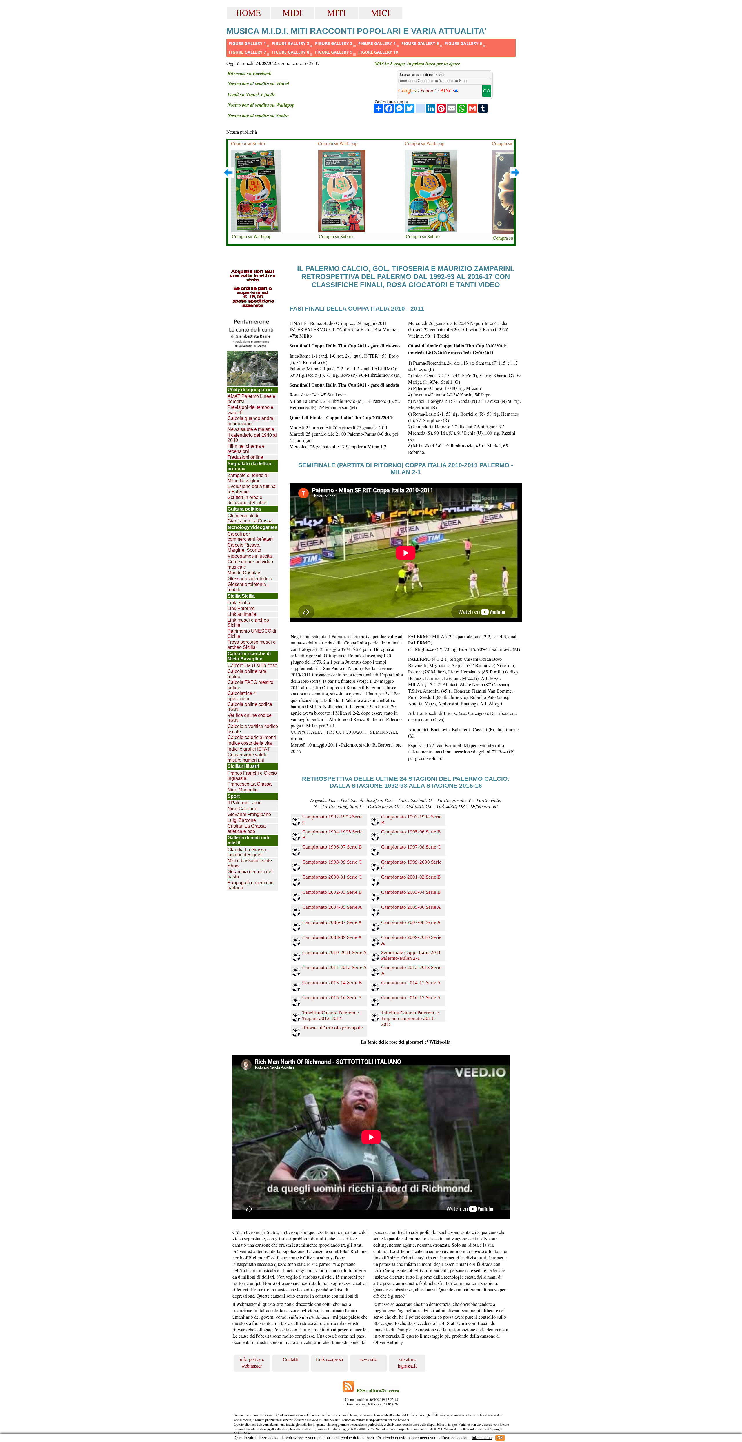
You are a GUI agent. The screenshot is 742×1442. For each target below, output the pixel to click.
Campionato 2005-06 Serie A (411, 907)
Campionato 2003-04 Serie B (411, 892)
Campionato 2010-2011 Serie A (334, 952)
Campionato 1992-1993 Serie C (332, 819)
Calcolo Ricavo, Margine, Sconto (244, 547)
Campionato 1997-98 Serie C (411, 847)
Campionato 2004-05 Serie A (332, 907)
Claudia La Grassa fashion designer (247, 852)
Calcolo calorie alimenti (252, 737)
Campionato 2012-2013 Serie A (411, 970)
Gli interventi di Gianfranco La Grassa (250, 518)
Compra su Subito (248, 143)
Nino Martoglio (243, 789)
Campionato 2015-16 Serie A (332, 997)
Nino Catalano (242, 808)
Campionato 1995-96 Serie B (411, 832)
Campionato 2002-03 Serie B (332, 892)
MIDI (292, 12)
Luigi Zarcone (242, 820)
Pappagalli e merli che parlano (251, 885)
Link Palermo (241, 608)
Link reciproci (329, 1359)
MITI (336, 12)
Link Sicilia (239, 602)
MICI (380, 12)
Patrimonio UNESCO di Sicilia (252, 634)
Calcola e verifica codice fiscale (253, 729)
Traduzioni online (245, 457)
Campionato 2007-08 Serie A (411, 922)
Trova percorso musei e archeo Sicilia (252, 645)
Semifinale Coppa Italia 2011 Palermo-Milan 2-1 (411, 955)
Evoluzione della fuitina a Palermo (252, 489)
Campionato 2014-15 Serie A (411, 982)
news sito (368, 1359)
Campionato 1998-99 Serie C (332, 862)
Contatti (291, 1359)
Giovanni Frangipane (249, 814)
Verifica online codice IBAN (250, 718)
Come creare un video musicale (250, 564)
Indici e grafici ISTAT (249, 749)
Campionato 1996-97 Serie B (332, 847)
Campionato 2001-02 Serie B (411, 877)
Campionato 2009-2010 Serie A (411, 940)
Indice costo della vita (250, 743)
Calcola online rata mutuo (247, 674)
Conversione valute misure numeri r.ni (248, 757)
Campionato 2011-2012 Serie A (334, 967)
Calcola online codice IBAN (250, 707)
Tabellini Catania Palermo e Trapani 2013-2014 (330, 1015)
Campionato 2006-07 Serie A (332, 922)
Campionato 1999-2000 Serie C (411, 865)
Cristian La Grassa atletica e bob (247, 829)
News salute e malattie (251, 429)
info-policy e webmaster (252, 1362)
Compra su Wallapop (251, 236)
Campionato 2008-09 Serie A (332, 937)
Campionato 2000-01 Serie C (332, 877)
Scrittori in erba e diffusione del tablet (248, 500)
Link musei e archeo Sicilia (248, 623)
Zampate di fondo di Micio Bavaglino (248, 478)
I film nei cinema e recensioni (246, 449)
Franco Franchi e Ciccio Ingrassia (252, 776)
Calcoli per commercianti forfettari (250, 536)
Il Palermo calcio (245, 802)
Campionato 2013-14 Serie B (332, 982)
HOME (248, 12)
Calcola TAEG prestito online (250, 685)
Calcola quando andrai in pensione (251, 421)
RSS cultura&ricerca (378, 1390)
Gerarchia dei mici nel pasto (250, 874)
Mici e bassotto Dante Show (250, 863)
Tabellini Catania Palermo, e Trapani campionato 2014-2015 (410, 1016)
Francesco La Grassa (250, 784)
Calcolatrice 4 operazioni (242, 696)
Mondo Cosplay (244, 572)
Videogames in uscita (250, 556)
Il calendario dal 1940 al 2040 (252, 438)
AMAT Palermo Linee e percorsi (251, 399)
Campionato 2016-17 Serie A (411, 997)
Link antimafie (242, 614)
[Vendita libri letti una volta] (252, 288)
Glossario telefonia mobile (247, 587)
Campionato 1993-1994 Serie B (411, 819)
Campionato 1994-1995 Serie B (332, 834)
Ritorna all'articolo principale (332, 1027)
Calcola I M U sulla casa (252, 665)
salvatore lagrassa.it (407, 1362)
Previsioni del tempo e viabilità (250, 410)
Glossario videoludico (250, 578)
